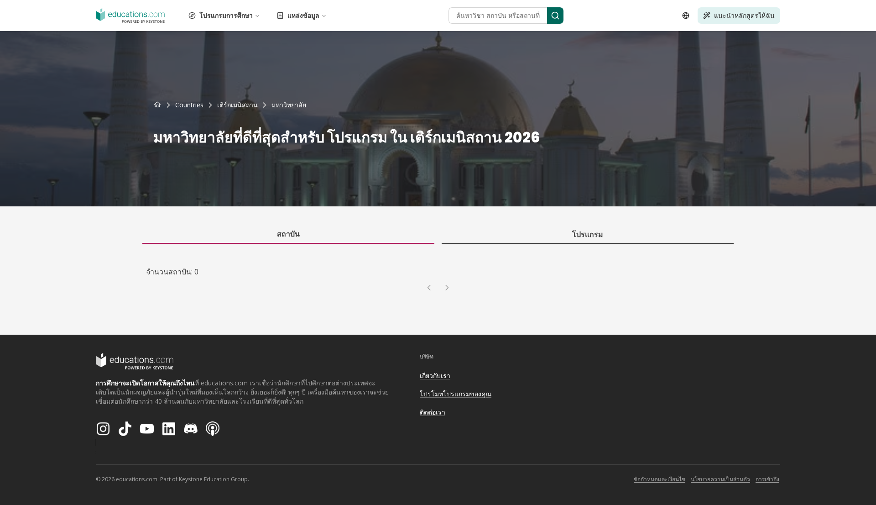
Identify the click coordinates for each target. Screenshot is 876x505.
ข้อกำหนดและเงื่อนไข (659, 479)
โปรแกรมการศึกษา (226, 15)
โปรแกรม (587, 234)
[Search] (555, 15)
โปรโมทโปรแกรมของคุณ (455, 393)
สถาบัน (288, 234)
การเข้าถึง (767, 479)
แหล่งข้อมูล (303, 15)
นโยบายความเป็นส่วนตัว (720, 479)
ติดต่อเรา (432, 412)
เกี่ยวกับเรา (435, 375)
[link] (288, 105)
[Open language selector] (686, 15)
